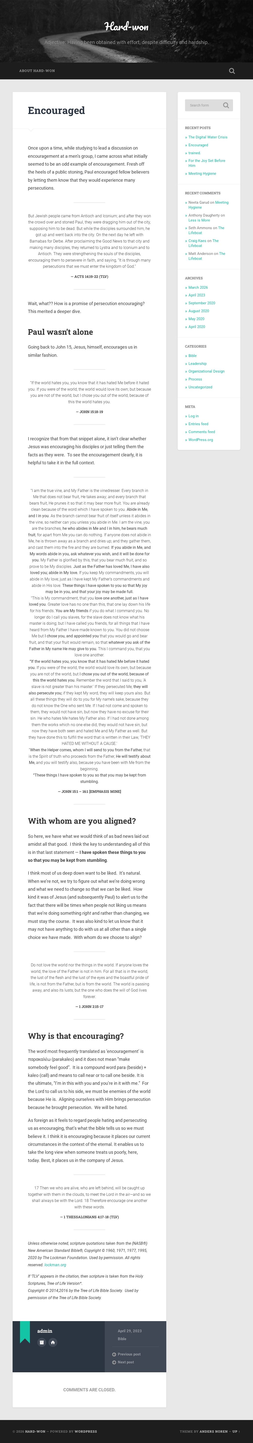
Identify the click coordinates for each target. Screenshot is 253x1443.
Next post (126, 1362)
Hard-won (126, 26)
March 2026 (198, 287)
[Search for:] (209, 105)
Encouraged (56, 110)
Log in (194, 416)
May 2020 (196, 319)
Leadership (198, 363)
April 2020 (197, 327)
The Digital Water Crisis (208, 137)
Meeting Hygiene (202, 173)
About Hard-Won (37, 70)
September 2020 (202, 303)
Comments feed (202, 432)
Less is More (199, 220)
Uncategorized (200, 387)
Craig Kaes (197, 241)
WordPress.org (201, 440)
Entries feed (198, 424)
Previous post (129, 1354)
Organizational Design (207, 371)
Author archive (41, 1342)
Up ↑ (236, 1431)
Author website (52, 1342)
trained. (195, 153)
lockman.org (55, 1265)
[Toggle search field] (232, 71)
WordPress (86, 1431)
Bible (122, 1339)
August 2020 (199, 311)
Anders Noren (214, 1431)
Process (195, 379)
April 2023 (197, 295)
